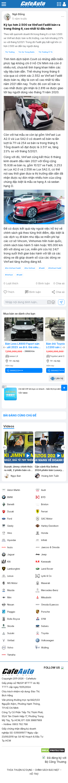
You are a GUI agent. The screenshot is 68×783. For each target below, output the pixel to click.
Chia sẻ (58, 292)
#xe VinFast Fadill (13, 268)
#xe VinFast (30, 268)
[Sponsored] (4, 386)
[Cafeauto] (34, 113)
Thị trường (10, 52)
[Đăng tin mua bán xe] (64, 388)
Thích (10, 292)
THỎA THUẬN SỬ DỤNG (19, 770)
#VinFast (9, 275)
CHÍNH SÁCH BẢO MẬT (47, 770)
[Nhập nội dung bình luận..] (31, 302)
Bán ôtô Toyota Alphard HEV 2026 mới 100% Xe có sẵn (23, 345)
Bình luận (33, 292)
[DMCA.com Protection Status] (53, 749)
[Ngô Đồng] (7, 17)
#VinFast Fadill (54, 268)
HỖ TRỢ (34, 773)
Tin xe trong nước (26, 52)
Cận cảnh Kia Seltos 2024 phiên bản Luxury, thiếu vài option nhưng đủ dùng (48, 468)
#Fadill (42, 268)
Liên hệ (59, 378)
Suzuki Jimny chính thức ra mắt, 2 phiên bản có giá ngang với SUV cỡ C (18, 468)
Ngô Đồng (18, 14)
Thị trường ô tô (45, 52)
